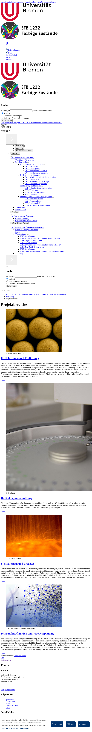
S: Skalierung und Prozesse (17, 563)
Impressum (10, 699)
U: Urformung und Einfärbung (20, 358)
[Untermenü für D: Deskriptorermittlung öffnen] (39, 175)
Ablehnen (70, 724)
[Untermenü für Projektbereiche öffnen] (28, 162)
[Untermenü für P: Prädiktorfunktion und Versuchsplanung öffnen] (53, 197)
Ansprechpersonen (8, 690)
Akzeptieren (83, 724)
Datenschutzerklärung (10, 728)
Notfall (8, 703)
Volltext (6, 113)
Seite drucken (6, 660)
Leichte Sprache (12, 705)
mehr (3, 380)
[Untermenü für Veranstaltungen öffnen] (28, 234)
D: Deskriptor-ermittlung (16, 498)
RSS (2, 658)
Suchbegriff (5, 111)
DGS (8, 708)
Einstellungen (57, 724)
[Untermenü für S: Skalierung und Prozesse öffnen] (42, 186)
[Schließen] (11, 156)
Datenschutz (10, 701)
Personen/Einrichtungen (12, 116)
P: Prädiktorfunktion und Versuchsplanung (27, 633)
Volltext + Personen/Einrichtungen (16, 118)
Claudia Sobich (20, 656)
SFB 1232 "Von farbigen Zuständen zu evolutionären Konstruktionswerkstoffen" (31, 123)
